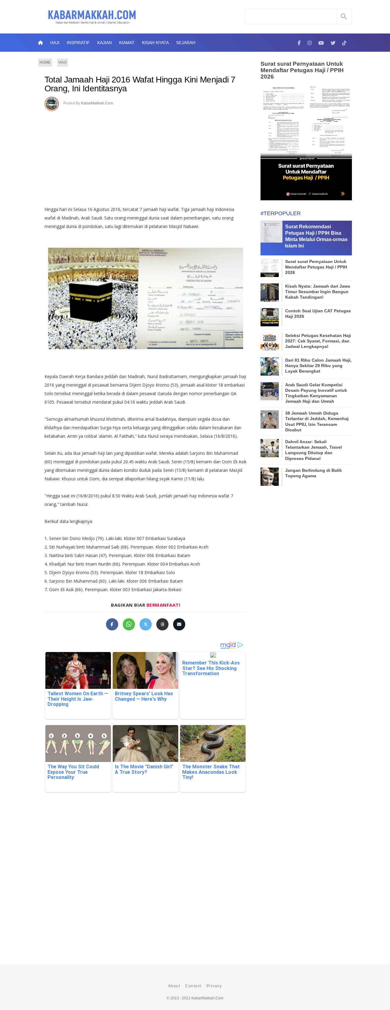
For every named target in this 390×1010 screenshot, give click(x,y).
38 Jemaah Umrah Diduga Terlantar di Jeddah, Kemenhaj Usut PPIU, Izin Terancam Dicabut (317, 421)
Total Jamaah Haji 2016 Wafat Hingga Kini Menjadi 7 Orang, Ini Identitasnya (140, 84)
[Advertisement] (151, 156)
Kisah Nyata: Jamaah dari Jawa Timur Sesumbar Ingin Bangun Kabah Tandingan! (317, 292)
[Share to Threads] (162, 624)
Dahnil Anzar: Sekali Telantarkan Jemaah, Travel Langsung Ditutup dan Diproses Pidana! (313, 450)
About (174, 986)
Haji (54, 42)
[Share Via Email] (179, 624)
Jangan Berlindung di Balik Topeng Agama (313, 473)
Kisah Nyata (155, 42)
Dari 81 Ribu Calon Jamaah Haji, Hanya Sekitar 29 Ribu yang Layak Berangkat (318, 365)
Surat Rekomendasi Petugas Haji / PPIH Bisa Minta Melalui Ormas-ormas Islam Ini (316, 236)
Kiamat (127, 42)
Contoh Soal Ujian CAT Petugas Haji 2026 (318, 313)
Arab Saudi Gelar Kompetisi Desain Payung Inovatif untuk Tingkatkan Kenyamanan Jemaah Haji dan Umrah (316, 393)
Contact (193, 986)
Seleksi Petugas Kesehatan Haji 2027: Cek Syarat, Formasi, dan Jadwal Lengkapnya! (318, 341)
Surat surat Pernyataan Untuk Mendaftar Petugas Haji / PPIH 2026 (302, 70)
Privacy (214, 986)
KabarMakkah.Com (97, 103)
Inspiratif (78, 42)
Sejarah (185, 42)
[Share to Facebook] (112, 624)
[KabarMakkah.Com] (299, 42)
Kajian (104, 42)
